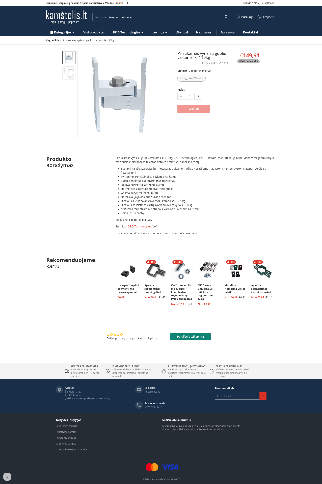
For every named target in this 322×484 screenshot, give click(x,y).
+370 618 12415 (250, 3)
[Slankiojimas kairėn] (79, 95)
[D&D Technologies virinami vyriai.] (68, 57)
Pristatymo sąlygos (66, 431)
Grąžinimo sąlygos (66, 443)
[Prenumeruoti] (262, 396)
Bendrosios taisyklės (67, 426)
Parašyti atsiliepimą (190, 336)
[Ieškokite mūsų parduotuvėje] (226, 17)
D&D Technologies (139, 226)
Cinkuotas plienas (191, 78)
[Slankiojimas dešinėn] (162, 95)
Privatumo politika (66, 437)
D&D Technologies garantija (71, 449)
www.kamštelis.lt (157, 479)
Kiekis (181, 89)
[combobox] (161, 17)
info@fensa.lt (268, 3)
